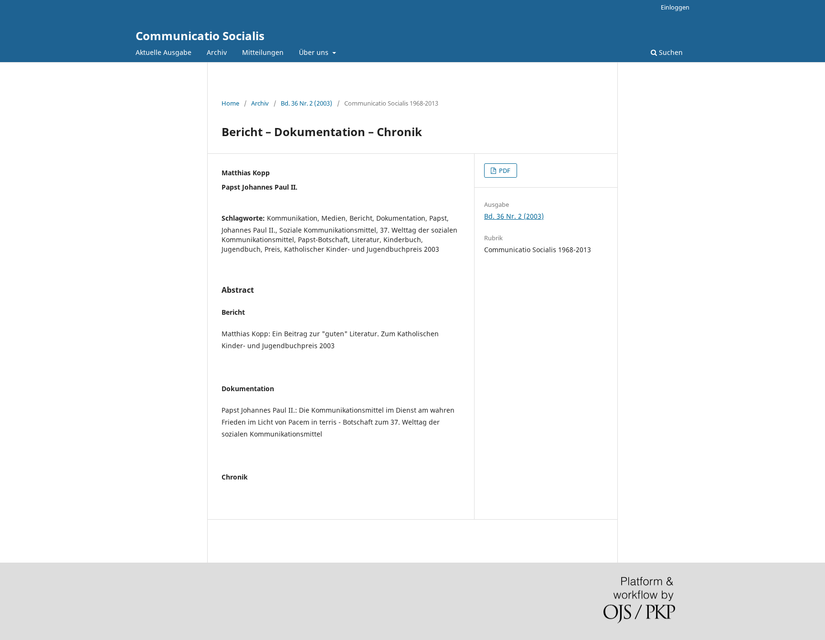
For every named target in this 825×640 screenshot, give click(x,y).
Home (230, 103)
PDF (503, 170)
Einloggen (675, 7)
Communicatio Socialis (200, 35)
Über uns (314, 52)
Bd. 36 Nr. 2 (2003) (306, 103)
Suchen (670, 52)
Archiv (217, 52)
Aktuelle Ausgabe (163, 52)
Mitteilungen (263, 52)
